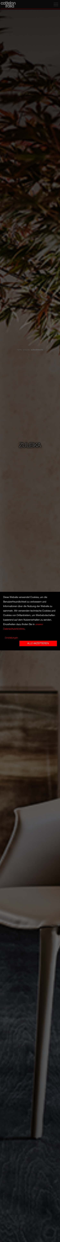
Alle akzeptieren (38, 643)
